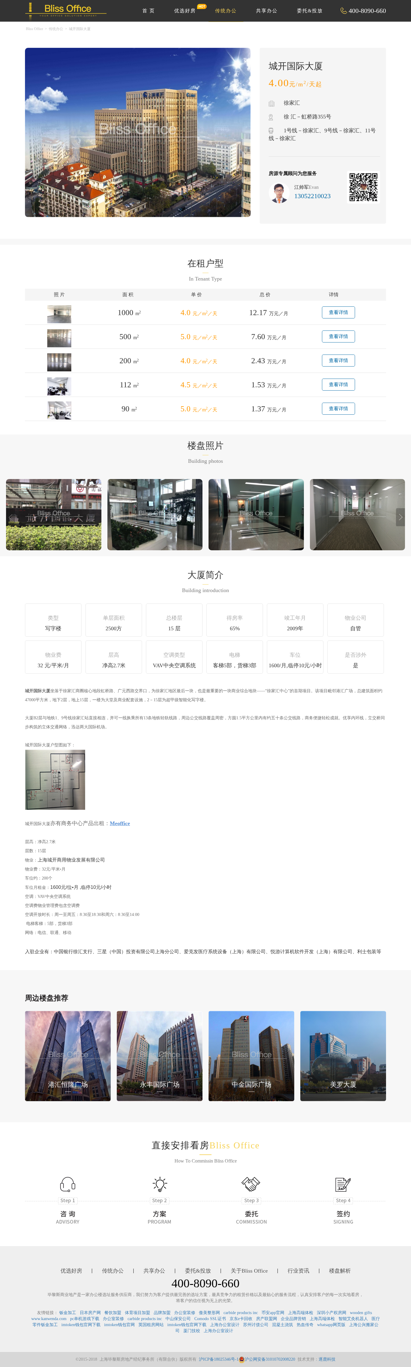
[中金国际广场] (251, 1055)
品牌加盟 (162, 1312)
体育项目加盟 (137, 1312)
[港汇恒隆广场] (68, 1055)
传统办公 (226, 10)
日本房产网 (90, 1312)
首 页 (148, 10)
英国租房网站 (151, 1324)
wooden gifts (361, 1312)
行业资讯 (298, 1271)
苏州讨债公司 (255, 1324)
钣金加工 (67, 1312)
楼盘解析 (340, 1271)
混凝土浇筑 (282, 1324)
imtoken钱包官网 (119, 1324)
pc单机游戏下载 (84, 1318)
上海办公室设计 (224, 1324)
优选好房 (185, 10)
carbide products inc (241, 1312)
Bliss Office (34, 29)
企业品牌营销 (293, 1318)
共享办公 (267, 10)
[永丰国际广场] (159, 1055)
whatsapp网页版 (331, 1324)
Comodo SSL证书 (210, 1318)
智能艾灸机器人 (353, 1318)
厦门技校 (191, 1331)
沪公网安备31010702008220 (270, 1359)
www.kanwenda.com (48, 1318)
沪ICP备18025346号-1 (219, 1359)
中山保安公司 (178, 1318)
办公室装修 (184, 1312)
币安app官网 (272, 1312)
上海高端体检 (300, 1312)
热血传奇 (305, 1324)
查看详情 (338, 312)
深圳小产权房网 (331, 1312)
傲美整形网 (209, 1312)
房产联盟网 (266, 1318)
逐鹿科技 (327, 1359)
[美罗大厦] (343, 1055)
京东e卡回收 (241, 1318)
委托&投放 (310, 10)
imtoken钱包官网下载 (80, 1324)
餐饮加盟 (112, 1312)
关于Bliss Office (249, 1271)
